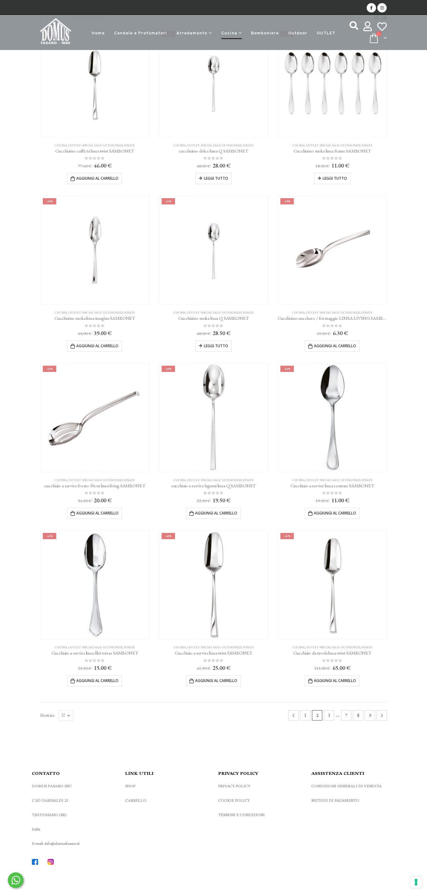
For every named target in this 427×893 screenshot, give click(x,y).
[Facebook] (371, 8)
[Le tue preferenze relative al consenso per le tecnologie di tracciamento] (416, 882)
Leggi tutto (216, 178)
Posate (129, 145)
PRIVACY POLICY (234, 786)
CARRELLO (135, 801)
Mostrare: (47, 715)
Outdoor (297, 33)
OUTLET (326, 33)
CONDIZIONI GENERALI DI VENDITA (346, 786)
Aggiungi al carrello (97, 178)
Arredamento (191, 33)
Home (98, 33)
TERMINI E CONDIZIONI (241, 815)
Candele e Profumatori (140, 33)
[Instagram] (382, 8)
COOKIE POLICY (234, 801)
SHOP (130, 786)
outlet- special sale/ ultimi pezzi (95, 145)
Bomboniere (265, 33)
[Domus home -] (55, 32)
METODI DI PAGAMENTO (335, 801)
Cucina (229, 33)
